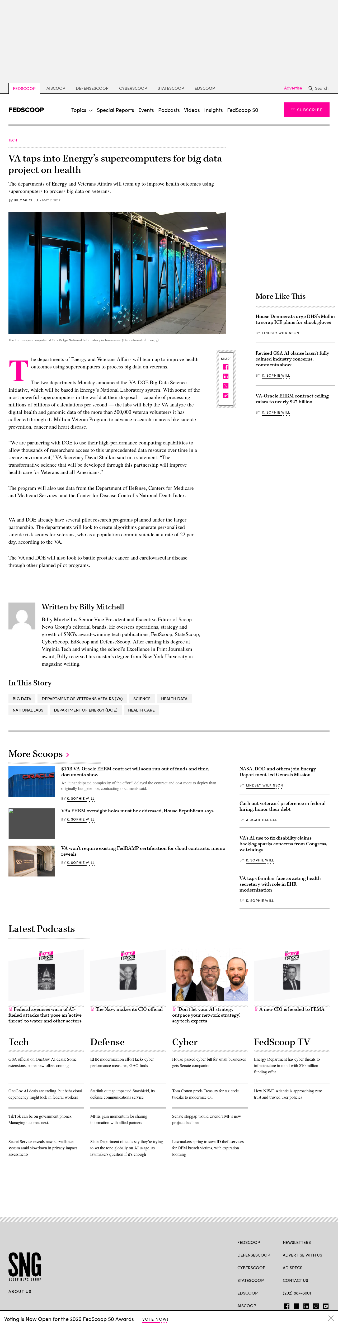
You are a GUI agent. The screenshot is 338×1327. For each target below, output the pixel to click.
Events (146, 109)
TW (296, 1305)
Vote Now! (155, 1319)
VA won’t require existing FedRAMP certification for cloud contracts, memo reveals (143, 851)
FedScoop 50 (242, 109)
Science (142, 698)
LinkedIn (306, 1305)
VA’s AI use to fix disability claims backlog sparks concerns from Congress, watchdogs (283, 844)
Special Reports (115, 109)
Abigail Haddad (262, 819)
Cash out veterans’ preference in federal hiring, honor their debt (283, 806)
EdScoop (205, 88)
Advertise (293, 88)
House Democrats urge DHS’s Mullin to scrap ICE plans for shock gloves (295, 319)
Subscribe (310, 109)
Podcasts (169, 109)
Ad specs (292, 1267)
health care (141, 710)
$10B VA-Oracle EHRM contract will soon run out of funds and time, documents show (135, 772)
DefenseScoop (92, 88)
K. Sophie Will (276, 375)
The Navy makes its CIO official (129, 1009)
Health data (174, 698)
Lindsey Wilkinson (280, 332)
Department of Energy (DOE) (86, 710)
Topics (78, 109)
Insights (213, 109)
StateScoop (171, 88)
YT (324, 1305)
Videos (192, 109)
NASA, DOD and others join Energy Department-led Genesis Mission (278, 772)
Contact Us (295, 1280)
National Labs (28, 710)
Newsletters (297, 1242)
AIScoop (55, 88)
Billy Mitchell (26, 200)
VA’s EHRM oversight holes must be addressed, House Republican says (137, 811)
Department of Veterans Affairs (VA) (82, 698)
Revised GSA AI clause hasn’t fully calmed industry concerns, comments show (292, 359)
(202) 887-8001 (297, 1293)
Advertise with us (302, 1255)
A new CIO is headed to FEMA (291, 1009)
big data (22, 698)
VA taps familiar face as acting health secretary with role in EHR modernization (280, 884)
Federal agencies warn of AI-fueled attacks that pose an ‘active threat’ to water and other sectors (45, 1015)
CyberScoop (133, 88)
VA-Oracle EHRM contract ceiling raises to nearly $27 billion (292, 399)
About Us (20, 1291)
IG (314, 1305)
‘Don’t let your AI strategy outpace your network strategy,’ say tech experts (206, 1015)
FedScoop (24, 88)
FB (285, 1305)
